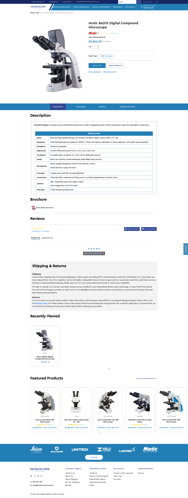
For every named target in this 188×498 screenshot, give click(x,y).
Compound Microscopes (61, 7)
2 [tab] (102, 433)
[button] (157, 1)
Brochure (81, 107)
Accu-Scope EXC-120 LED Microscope (108, 421)
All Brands (94, 457)
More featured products (145, 378)
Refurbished (117, 7)
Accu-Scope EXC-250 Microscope (171, 421)
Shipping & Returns (127, 107)
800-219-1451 (148, 8)
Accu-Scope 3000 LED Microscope (45, 421)
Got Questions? (95, 72)
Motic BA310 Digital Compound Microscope (45, 358)
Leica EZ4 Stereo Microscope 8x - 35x (76, 421)
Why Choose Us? (109, 72)
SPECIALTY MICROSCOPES (101, 7)
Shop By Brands (37, 1)
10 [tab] (118, 433)
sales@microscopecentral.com (87, 1)
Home (32, 13)
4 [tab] (106, 433)
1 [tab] (109, 368)
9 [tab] (116, 433)
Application (130, 7)
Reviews (102, 107)
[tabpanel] (44, 345)
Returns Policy (42, 303)
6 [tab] (110, 433)
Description (58, 107)
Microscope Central (43, 494)
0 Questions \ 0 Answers (40, 231)
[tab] (35, 238)
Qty (90, 46)
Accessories (53, 1)
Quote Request (115, 65)
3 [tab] (104, 433)
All (37, 13)
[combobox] (127, 2)
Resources (67, 1)
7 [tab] (112, 433)
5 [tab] (108, 433)
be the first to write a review (94, 253)
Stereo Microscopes (81, 7)
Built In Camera (106, 56)
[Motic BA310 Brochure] (33, 208)
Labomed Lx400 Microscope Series (140, 421)
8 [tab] (114, 433)
